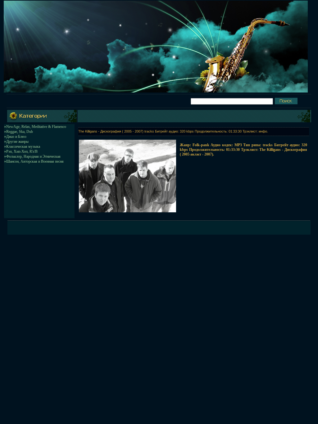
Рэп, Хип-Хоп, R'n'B (22, 151)
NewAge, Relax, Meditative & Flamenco (36, 126)
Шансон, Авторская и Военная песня (35, 161)
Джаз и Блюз (16, 136)
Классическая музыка (23, 146)
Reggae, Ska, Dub (19, 131)
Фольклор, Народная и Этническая (33, 156)
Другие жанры (17, 141)
